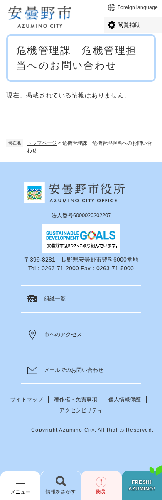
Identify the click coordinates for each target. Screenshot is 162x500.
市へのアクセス (63, 334)
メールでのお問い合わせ (73, 370)
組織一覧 (55, 299)
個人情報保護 (124, 399)
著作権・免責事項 (75, 399)
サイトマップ (26, 399)
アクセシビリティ (81, 410)
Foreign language (138, 7)
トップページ (42, 143)
